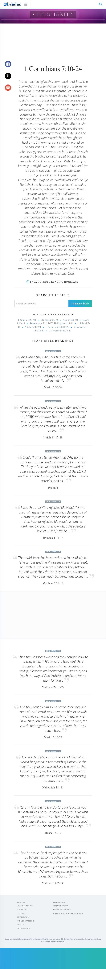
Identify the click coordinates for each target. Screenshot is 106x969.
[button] (100, 4)
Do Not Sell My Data (62, 909)
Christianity (53, 14)
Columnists (22, 913)
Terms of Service (60, 906)
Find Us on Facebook (26, 921)
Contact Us (22, 909)
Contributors (23, 917)
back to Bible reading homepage (54, 281)
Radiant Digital (24, 928)
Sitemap (20, 925)
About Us (21, 902)
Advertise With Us (24, 906)
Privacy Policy (59, 902)
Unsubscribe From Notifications (68, 913)
